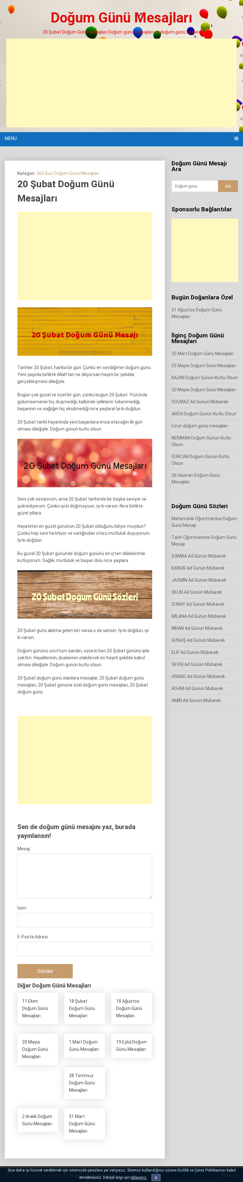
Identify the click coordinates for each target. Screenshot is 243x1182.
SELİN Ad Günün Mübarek (196, 592)
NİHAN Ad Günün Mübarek (197, 628)
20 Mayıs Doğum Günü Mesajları (203, 389)
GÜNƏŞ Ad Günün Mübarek (198, 640)
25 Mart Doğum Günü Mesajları (202, 353)
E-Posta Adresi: (33, 936)
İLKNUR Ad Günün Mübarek (198, 568)
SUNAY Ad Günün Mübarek (197, 604)
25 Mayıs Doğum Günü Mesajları (203, 365)
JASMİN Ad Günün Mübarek (198, 580)
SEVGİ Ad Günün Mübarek (196, 664)
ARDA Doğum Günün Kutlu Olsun (203, 413)
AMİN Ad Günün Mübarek (196, 700)
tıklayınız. (139, 1177)
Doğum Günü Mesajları (121, 18)
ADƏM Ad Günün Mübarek (197, 688)
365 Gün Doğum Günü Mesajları (67, 173)
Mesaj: (24, 848)
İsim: (22, 907)
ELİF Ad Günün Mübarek (194, 652)
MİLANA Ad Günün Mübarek (198, 616)
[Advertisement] (121, 83)
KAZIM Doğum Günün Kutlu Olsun (204, 377)
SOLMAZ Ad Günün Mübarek (199, 401)
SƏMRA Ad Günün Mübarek (198, 556)
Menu (11, 138)
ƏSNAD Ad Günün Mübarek (198, 676)
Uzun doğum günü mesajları (199, 425)
